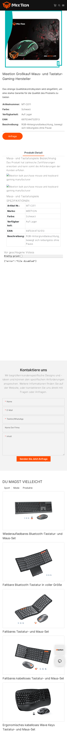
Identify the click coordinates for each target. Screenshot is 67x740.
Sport (7, 487)
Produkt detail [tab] (33, 152)
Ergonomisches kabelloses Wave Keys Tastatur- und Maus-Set (29, 727)
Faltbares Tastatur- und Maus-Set (26, 631)
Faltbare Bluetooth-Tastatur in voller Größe (32, 584)
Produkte (28, 487)
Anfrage (12, 136)
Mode (16, 487)
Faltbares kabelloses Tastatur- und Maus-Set (33, 678)
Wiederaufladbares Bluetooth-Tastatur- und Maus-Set (32, 536)
